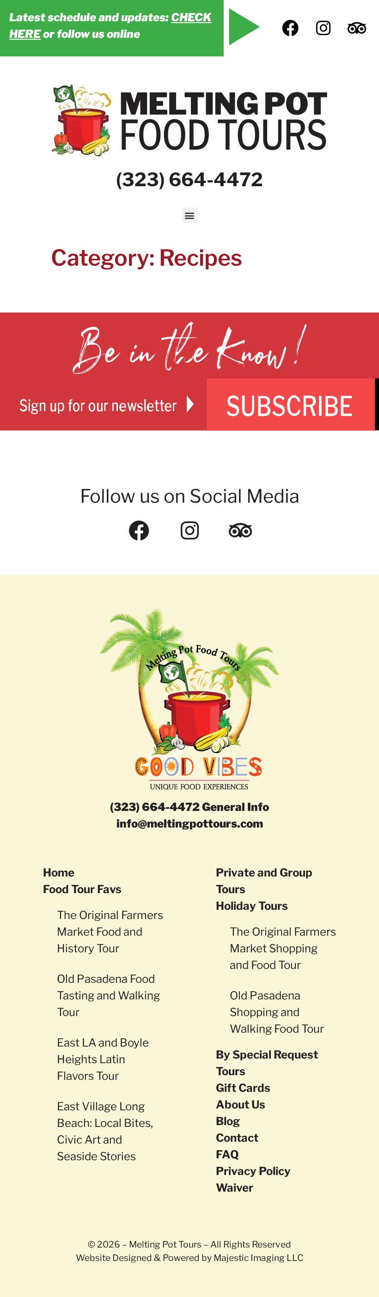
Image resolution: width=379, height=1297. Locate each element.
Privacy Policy (253, 1171)
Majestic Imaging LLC (259, 1257)
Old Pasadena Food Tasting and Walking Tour (108, 995)
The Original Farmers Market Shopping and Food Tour (283, 948)
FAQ (227, 1154)
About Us (240, 1104)
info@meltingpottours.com (189, 823)
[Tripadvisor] (356, 28)
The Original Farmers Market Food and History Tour (110, 931)
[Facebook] (290, 28)
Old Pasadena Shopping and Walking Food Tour (277, 1012)
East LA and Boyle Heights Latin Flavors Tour (103, 1059)
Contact (237, 1138)
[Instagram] (323, 28)
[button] (189, 215)
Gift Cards (243, 1088)
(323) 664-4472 (189, 179)
